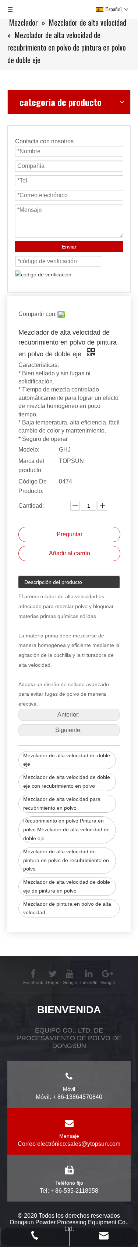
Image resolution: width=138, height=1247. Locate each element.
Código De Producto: (32, 486)
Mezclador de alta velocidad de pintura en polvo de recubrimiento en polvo (66, 860)
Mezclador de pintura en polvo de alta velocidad (67, 908)
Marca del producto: (31, 466)
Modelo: (28, 449)
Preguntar (69, 534)
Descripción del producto (53, 582)
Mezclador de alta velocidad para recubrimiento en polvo (61, 803)
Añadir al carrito (69, 553)
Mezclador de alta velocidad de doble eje (66, 760)
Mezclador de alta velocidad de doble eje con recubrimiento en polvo (66, 781)
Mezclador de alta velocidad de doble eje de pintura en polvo (66, 886)
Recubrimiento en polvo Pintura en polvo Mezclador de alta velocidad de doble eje (66, 829)
